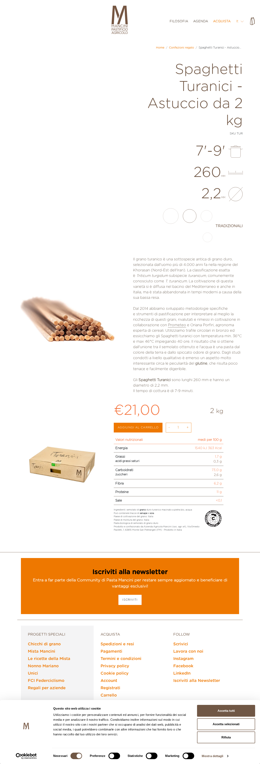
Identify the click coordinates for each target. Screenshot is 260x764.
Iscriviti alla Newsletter (196, 681)
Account (109, 681)
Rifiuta (226, 737)
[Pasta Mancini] (120, 20)
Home (160, 47)
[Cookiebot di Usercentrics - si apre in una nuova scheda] (26, 756)
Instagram (183, 659)
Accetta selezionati (226, 724)
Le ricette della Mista (49, 659)
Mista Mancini (41, 651)
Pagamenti (111, 651)
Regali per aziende (47, 688)
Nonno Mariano (43, 666)
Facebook (183, 666)
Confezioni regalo (181, 47)
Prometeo (177, 325)
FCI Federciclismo (46, 681)
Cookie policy (115, 673)
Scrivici (180, 644)
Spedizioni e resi (117, 644)
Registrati (110, 688)
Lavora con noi (188, 651)
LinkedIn (182, 673)
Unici (33, 673)
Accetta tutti (226, 710)
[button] (240, 21)
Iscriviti (130, 599)
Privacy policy (115, 666)
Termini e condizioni (121, 659)
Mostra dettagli (212, 756)
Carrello (109, 695)
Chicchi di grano (44, 644)
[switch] (114, 756)
